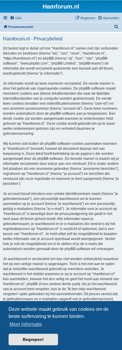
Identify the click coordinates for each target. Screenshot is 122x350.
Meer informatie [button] (25, 324)
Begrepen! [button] (33, 339)
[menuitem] (15, 18)
